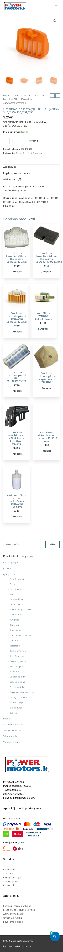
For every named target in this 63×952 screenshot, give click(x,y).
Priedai (6, 718)
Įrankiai (7, 568)
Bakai (12, 584)
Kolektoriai (15, 645)
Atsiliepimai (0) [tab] (12, 179)
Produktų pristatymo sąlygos (19, 909)
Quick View (16, 247)
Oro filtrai (18, 604)
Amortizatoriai (17, 579)
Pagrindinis (9, 869)
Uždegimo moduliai (20, 697)
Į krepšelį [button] (17, 271)
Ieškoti (52, 544)
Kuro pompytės (18, 651)
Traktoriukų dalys (12, 730)
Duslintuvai (15, 589)
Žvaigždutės (16, 707)
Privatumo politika (13, 921)
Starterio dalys (17, 687)
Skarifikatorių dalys (13, 724)
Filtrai (12, 594)
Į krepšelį (33, 140)
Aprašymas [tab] (9, 166)
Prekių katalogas (12, 877)
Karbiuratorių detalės (21, 635)
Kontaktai (8, 885)
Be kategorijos (10, 562)
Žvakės (13, 713)
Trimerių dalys (10, 736)
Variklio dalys (16, 702)
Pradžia (7, 95)
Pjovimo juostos (18, 661)
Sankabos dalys (18, 676)
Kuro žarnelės (17, 656)
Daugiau (47, 388)
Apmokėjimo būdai (13, 914)
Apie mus (8, 873)
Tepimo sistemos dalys (22, 692)
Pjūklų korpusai (17, 666)
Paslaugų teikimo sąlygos (17, 906)
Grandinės (15, 614)
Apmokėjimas (10, 881)
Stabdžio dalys (17, 682)
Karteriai (14, 640)
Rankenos (15, 671)
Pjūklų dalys (9, 574)
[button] (55, 21)
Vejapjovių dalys (12, 742)
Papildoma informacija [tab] (16, 173)
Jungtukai (15, 619)
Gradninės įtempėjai (20, 609)
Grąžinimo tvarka (12, 918)
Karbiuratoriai (17, 630)
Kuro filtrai (18, 599)
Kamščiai (14, 625)
